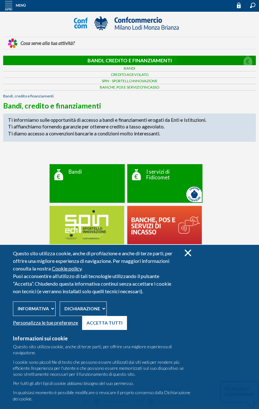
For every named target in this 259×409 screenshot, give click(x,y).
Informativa (33, 308)
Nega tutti (187, 253)
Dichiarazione (82, 308)
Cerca (253, 5)
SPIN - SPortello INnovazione (130, 81)
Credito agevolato (129, 74)
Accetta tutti (105, 322)
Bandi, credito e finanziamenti (129, 60)
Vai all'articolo (87, 183)
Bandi (129, 68)
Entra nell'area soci (241, 5)
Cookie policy (66, 268)
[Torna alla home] (129, 33)
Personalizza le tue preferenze (45, 322)
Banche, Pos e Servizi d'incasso (129, 87)
